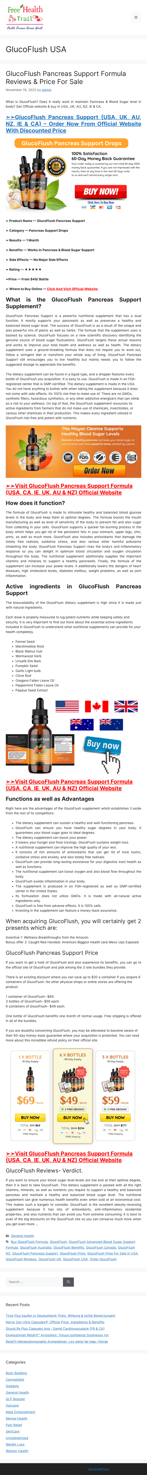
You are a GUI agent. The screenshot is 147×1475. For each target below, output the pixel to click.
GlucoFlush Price (72, 1253)
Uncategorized (17, 1438)
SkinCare (13, 1431)
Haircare (12, 1405)
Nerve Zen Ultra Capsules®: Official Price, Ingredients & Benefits (55, 1322)
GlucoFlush (58, 1242)
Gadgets (12, 1386)
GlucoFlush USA (75, 1259)
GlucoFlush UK (49, 1259)
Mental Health (16, 1418)
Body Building (16, 1373)
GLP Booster (15, 1399)
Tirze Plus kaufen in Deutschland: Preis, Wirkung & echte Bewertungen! (60, 1316)
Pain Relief (14, 1425)
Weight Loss (15, 1444)
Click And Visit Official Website (72, 289)
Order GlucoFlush (103, 1259)
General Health (22, 1236)
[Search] (68, 1282)
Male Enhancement (20, 1412)
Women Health (17, 1451)
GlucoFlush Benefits (68, 1247)
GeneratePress (98, 1469)
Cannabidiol (15, 1379)
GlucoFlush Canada (101, 1247)
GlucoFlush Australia (35, 1247)
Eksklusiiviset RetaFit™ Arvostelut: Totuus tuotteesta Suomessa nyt (57, 1335)
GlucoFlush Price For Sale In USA (112, 1253)
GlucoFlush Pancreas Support (35, 1253)
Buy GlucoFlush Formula (29, 1242)
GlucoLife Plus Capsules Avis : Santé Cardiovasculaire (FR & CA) (55, 1329)
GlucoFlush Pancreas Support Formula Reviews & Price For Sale (66, 77)
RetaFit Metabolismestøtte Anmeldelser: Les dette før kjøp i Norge (57, 1342)
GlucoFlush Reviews (21, 1259)
